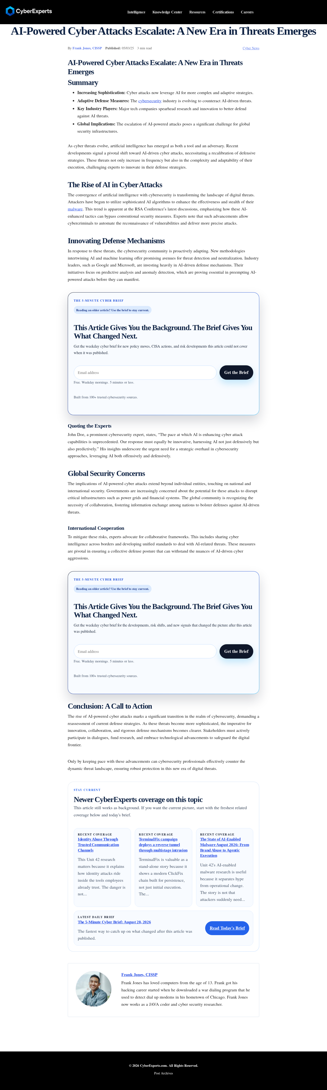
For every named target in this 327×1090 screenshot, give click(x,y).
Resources (197, 12)
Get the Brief (236, 372)
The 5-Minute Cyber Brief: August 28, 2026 (114, 922)
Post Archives (163, 1073)
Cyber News (251, 48)
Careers (247, 12)
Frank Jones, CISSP (87, 48)
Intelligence (136, 12)
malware (75, 209)
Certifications (223, 12)
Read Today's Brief (227, 928)
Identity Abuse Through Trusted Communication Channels (98, 844)
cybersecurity (150, 100)
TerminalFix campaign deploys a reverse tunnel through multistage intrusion (163, 844)
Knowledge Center (167, 12)
